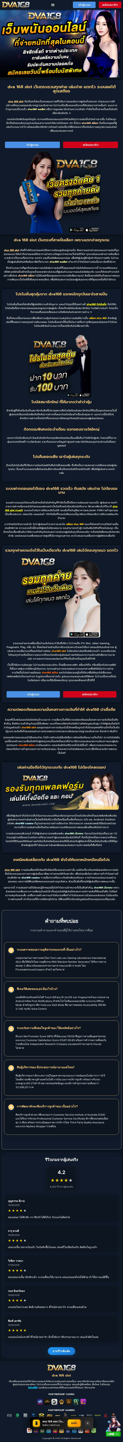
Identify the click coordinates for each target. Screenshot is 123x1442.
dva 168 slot (61, 1375)
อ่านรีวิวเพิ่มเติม (61, 1351)
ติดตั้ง (74, 1423)
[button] (53, 5)
